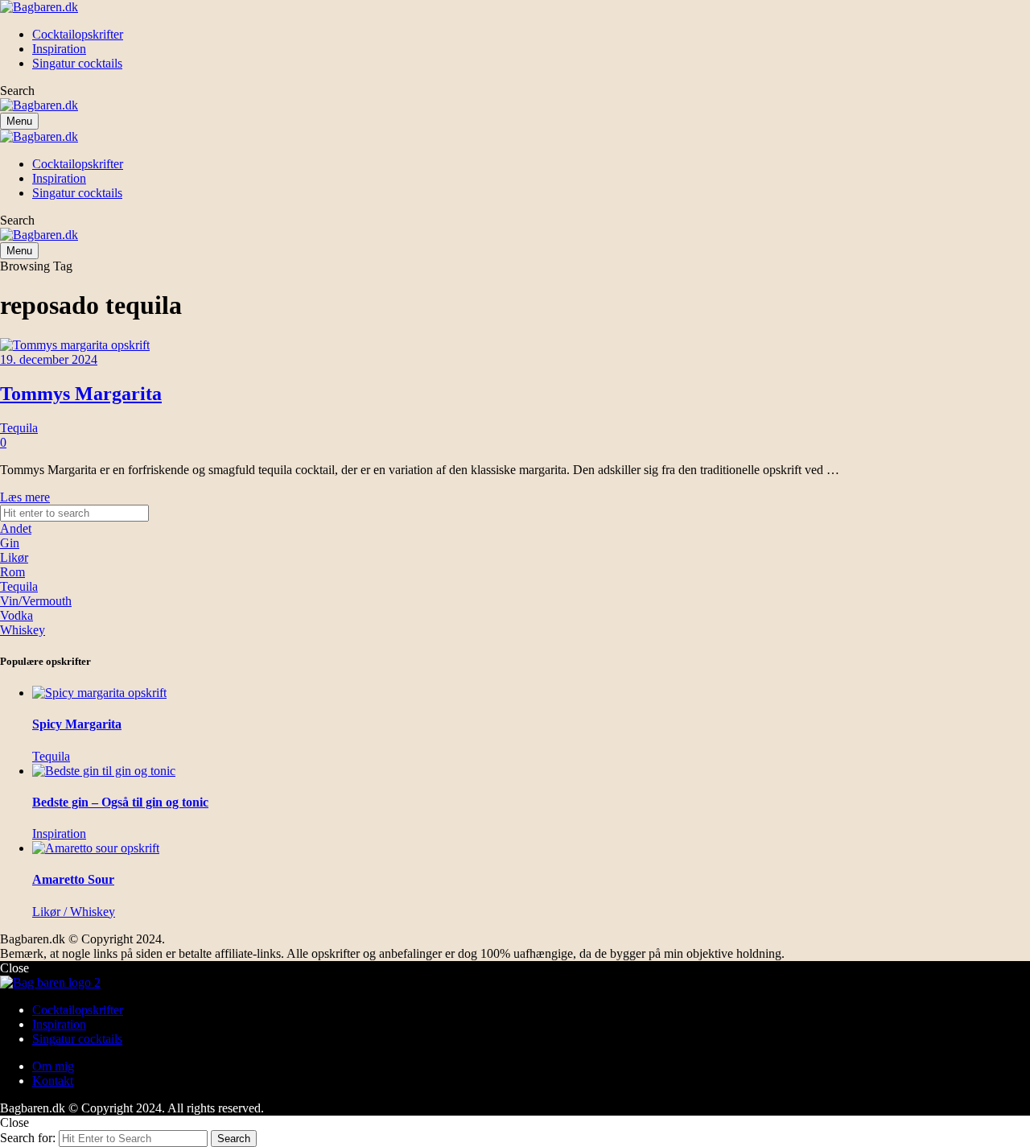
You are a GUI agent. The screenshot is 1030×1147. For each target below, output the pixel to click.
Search (233, 1139)
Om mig (53, 1066)
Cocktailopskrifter (77, 1010)
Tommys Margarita (81, 393)
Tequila (19, 428)
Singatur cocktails (77, 1039)
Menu (19, 121)
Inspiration (59, 1024)
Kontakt (52, 1080)
